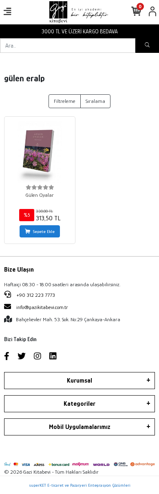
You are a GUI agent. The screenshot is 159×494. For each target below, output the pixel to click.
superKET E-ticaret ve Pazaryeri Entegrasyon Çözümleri (79, 485)
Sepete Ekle (44, 231)
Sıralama (95, 101)
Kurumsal (79, 380)
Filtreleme (64, 101)
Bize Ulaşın (19, 269)
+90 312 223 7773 (35, 295)
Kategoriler (79, 403)
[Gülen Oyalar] (40, 152)
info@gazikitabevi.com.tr (42, 307)
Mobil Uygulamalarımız (79, 427)
